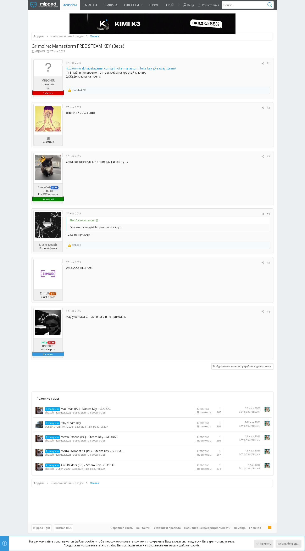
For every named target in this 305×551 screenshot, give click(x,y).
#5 (268, 262)
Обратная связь (121, 528)
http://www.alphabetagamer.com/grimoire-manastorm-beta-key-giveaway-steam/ (121, 68)
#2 (268, 107)
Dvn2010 (50, 426)
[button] (133, 5)
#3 (268, 156)
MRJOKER (40, 51)
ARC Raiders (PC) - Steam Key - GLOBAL (88, 465)
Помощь (240, 528)
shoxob (49, 412)
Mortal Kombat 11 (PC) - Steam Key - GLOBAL (92, 451)
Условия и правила (167, 528)
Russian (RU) (63, 528)
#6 (268, 311)
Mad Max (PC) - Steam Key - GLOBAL (86, 409)
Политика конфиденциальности (207, 528)
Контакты (143, 528)
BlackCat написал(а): (82, 220)
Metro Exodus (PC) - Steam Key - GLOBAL (89, 437)
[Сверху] (264, 527)
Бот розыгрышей (249, 412)
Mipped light (41, 528)
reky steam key (71, 423)
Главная (255, 528)
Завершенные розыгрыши (89, 412)
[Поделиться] (262, 63)
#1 (268, 63)
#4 (268, 214)
